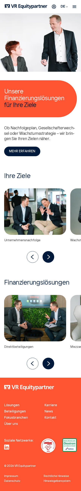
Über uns (11, 424)
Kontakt (50, 417)
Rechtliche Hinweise (56, 476)
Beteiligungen (15, 411)
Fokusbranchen (16, 417)
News (48, 411)
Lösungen (11, 405)
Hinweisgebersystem (57, 481)
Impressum (11, 476)
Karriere (50, 405)
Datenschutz (12, 481)
